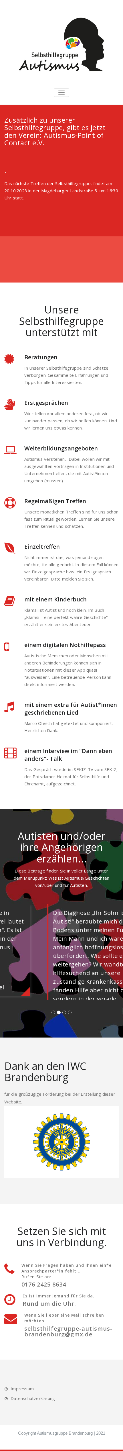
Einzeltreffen (42, 546)
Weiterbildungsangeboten (61, 448)
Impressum (22, 1438)
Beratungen (40, 357)
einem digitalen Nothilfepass (65, 645)
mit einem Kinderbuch (55, 599)
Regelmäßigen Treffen (55, 501)
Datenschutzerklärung (33, 1447)
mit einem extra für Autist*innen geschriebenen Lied (70, 708)
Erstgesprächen (46, 403)
